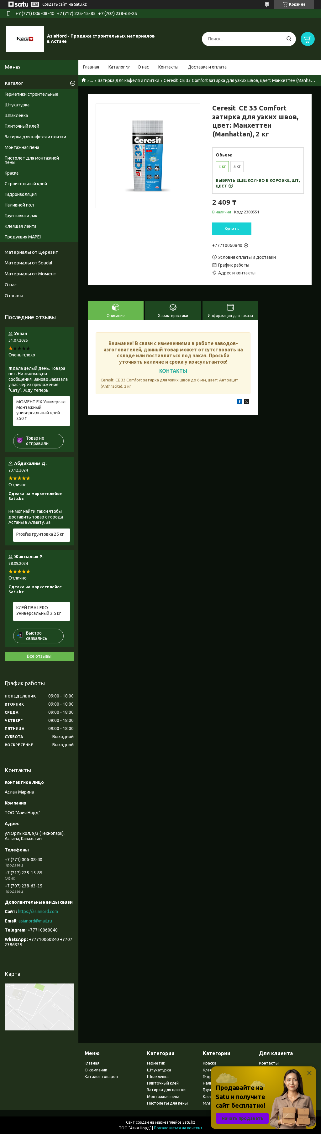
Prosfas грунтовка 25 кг (40, 534)
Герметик (156, 1063)
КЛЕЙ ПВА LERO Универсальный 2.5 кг (38, 610)
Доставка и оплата (207, 66)
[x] (246, 402)
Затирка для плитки (166, 1089)
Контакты (168, 66)
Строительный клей (26, 183)
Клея (207, 1070)
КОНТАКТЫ (173, 371)
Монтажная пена (22, 147)
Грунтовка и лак (21, 215)
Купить (232, 228)
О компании (96, 1070)
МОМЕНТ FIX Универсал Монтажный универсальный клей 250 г (41, 410)
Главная (91, 66)
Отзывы (14, 295)
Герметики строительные (31, 94)
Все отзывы (39, 656)
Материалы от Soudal (28, 262)
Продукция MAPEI (23, 236)
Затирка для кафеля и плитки (128, 80)
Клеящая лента (20, 226)
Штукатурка (17, 104)
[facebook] (239, 402)
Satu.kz (188, 1122)
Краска (11, 173)
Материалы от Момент (30, 273)
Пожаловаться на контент (178, 1128)
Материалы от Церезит (31, 252)
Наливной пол (19, 204)
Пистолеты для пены (167, 1103)
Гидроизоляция (21, 194)
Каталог (116, 66)
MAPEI (209, 1103)
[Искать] (289, 39)
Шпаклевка (16, 115)
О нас (143, 66)
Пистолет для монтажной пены (32, 160)
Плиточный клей (22, 126)
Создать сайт (54, 4)
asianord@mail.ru (35, 920)
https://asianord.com (38, 911)
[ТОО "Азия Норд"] (25, 38)
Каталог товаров (101, 1076)
